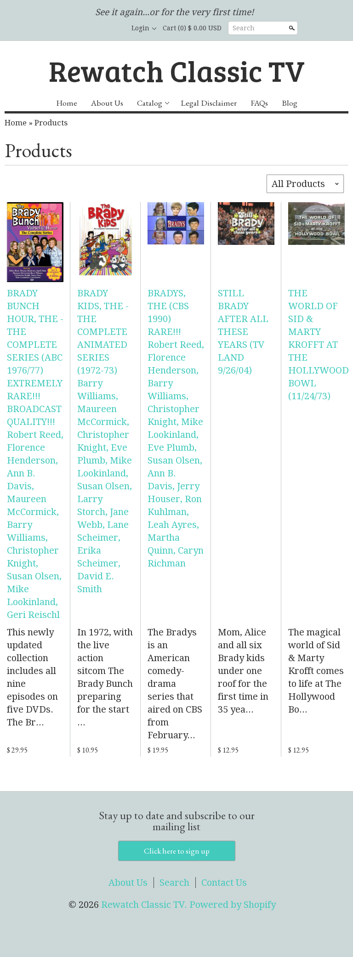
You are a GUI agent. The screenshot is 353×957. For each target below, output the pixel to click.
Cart (192, 28)
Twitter (97, 28)
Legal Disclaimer (209, 102)
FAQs (259, 102)
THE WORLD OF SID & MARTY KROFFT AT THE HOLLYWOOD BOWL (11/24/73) (318, 345)
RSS (66, 28)
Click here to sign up (177, 851)
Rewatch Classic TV (177, 70)
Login (140, 28)
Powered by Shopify (232, 904)
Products (51, 122)
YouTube (113, 28)
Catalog (149, 102)
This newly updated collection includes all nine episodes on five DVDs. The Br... (32, 677)
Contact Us (224, 882)
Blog (289, 102)
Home (66, 102)
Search (244, 28)
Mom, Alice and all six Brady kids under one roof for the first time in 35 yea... (243, 671)
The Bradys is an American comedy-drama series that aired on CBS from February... (175, 684)
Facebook (81, 28)
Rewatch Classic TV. (145, 904)
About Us (107, 102)
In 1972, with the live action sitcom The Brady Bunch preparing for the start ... (105, 677)
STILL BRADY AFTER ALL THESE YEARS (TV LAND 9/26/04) (243, 332)
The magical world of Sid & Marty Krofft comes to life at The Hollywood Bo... (316, 671)
